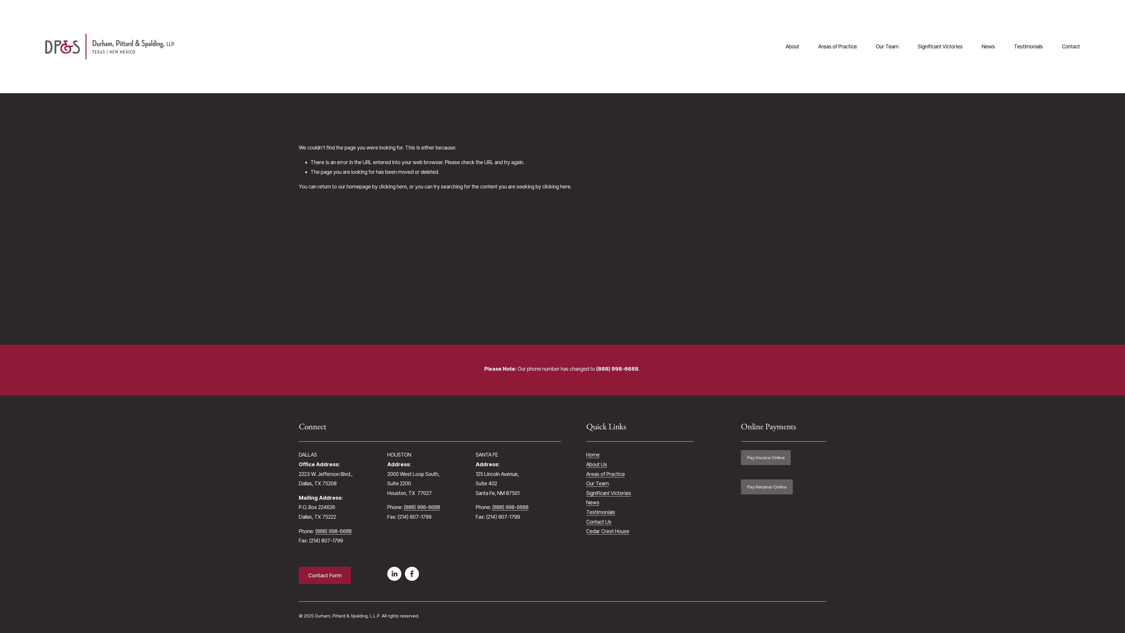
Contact (1071, 46)
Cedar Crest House (607, 531)
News (988, 46)
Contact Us (598, 522)
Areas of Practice (837, 46)
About (792, 46)
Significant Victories (940, 46)
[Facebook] (412, 574)
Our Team (887, 46)
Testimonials (1028, 46)
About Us (596, 464)
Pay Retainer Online (767, 487)
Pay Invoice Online (766, 457)
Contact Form (325, 575)
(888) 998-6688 (333, 531)
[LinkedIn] (394, 574)
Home (593, 455)
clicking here (393, 186)
